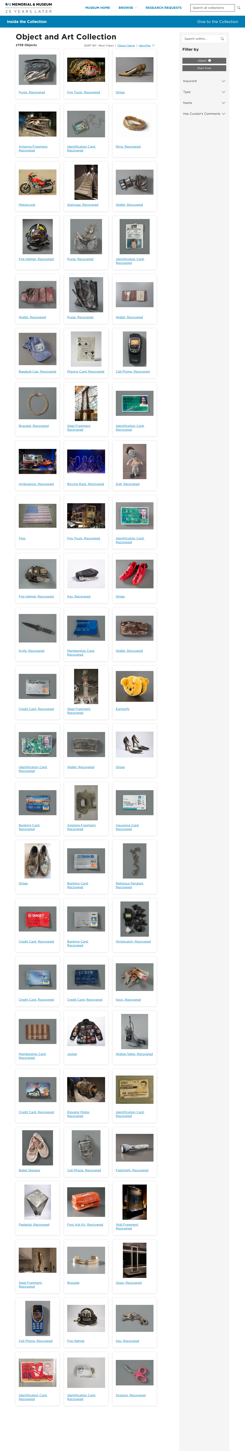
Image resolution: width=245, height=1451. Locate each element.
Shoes (120, 92)
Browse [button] (126, 8)
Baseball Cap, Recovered (37, 371)
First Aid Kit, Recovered (85, 1224)
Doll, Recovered (128, 484)
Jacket (72, 1054)
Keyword (190, 81)
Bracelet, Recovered (34, 426)
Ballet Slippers (29, 1170)
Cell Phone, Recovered (133, 371)
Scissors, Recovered (131, 1395)
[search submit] (222, 38)
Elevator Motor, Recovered (78, 1114)
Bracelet (73, 1283)
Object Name (126, 45)
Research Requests (164, 8)
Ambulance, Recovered (36, 484)
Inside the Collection (27, 21)
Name (187, 103)
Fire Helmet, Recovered (36, 259)
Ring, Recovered (128, 146)
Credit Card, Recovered (36, 709)
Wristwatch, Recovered (133, 941)
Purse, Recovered (32, 92)
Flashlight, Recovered (132, 1170)
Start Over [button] (204, 68)
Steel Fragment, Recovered (79, 428)
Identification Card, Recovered (81, 148)
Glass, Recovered (129, 1283)
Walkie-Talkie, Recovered (134, 1054)
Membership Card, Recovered (81, 652)
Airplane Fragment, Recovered (81, 827)
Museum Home (97, 8)
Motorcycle (27, 205)
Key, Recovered (79, 596)
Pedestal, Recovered (34, 1224)
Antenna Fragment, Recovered (33, 148)
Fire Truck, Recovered (83, 92)
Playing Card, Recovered (85, 371)
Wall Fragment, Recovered (127, 1226)
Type (186, 92)
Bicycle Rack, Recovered (85, 484)
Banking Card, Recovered (29, 827)
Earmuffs (122, 709)
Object (202, 60)
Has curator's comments (201, 114)
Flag (22, 538)
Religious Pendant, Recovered (130, 885)
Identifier (145, 45)
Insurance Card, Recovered (127, 827)
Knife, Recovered (31, 651)
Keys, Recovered (128, 1000)
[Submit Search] (239, 7)
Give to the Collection (217, 21)
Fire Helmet (75, 1341)
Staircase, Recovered (82, 205)
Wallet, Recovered (129, 205)
